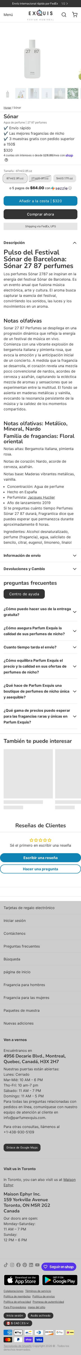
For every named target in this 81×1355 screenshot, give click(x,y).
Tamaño (18, 171)
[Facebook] (18, 1267)
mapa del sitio (36, 1307)
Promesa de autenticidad (48, 1301)
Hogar (7, 107)
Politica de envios (43, 1296)
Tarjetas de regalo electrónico (29, 907)
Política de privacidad (17, 1301)
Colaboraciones (13, 1291)
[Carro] (72, 14)
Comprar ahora (40, 214)
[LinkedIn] (31, 1267)
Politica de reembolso (17, 1296)
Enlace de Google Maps (22, 1147)
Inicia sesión (15, 1315)
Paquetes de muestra (22, 1010)
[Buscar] (62, 14)
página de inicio (17, 972)
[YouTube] (37, 1267)
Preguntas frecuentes (22, 946)
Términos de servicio (38, 1291)
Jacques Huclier (41, 497)
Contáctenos (14, 933)
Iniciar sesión (15, 920)
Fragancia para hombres (24, 984)
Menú (8, 14)
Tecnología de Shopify (18, 1346)
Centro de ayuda (24, 594)
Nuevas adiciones (19, 1023)
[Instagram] (12, 1267)
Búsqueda (12, 959)
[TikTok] (6, 1267)
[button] (40, 188)
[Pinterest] (24, 1267)
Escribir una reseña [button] (40, 857)
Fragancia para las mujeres (26, 997)
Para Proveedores (15, 1307)
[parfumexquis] (40, 14)
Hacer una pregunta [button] (40, 869)
